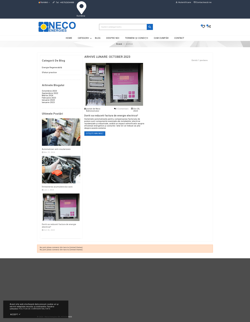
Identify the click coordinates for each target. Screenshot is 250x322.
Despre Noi (112, 38)
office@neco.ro (54, 291)
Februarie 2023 (49, 98)
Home (69, 38)
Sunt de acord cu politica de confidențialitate (187, 306)
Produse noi (88, 274)
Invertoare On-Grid (91, 293)
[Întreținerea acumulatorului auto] (61, 169)
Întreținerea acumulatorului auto (57, 187)
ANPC (174, 274)
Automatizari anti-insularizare (56, 149)
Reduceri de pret (90, 270)
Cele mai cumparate (91, 278)
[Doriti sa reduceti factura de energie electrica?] (61, 207)
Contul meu (177, 270)
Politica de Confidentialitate (140, 286)
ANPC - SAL (177, 278)
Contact (179, 38)
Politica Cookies (135, 270)
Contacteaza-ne (134, 290)
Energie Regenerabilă (52, 67)
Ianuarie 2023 (48, 102)
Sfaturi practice (49, 72)
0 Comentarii (122, 109)
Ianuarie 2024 (48, 100)
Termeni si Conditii (136, 274)
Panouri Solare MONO (92, 290)
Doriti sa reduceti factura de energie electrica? (111, 115)
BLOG (98, 38)
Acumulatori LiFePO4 (92, 286)
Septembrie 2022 (50, 93)
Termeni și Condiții (136, 38)
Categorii (83, 38)
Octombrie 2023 (49, 91)
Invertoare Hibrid (90, 282)
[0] (209, 28)
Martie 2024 (47, 95)
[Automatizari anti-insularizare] (61, 132)
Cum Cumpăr (161, 38)
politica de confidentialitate (34, 309)
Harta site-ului (134, 293)
